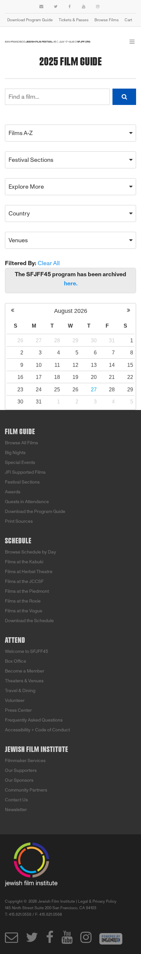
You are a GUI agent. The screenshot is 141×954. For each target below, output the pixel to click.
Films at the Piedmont (27, 591)
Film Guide (20, 432)
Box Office (15, 661)
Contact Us (16, 800)
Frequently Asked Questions (34, 720)
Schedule (18, 541)
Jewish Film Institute (36, 750)
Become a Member (24, 671)
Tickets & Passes (74, 20)
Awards (12, 492)
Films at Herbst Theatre (28, 571)
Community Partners (26, 790)
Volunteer (15, 700)
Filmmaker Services (25, 760)
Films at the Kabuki (24, 562)
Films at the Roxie (23, 601)
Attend (15, 640)
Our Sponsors (19, 780)
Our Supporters (21, 770)
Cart (128, 20)
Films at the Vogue (23, 611)
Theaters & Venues (24, 681)
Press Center (18, 710)
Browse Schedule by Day (30, 552)
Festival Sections (22, 482)
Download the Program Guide (35, 511)
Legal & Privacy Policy (97, 901)
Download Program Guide (30, 20)
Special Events (20, 462)
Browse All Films (21, 443)
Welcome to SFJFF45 (26, 651)
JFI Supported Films (25, 472)
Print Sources (19, 521)
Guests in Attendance (27, 501)
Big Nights (15, 452)
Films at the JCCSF (24, 581)
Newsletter (16, 809)
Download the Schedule (29, 620)
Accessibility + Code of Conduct (37, 730)
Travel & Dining (20, 690)
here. (70, 283)
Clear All (49, 263)
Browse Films (106, 20)
